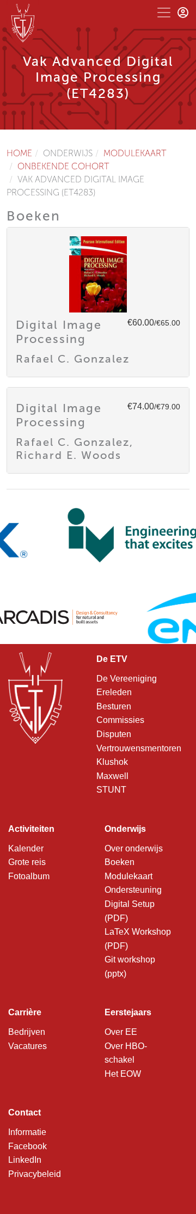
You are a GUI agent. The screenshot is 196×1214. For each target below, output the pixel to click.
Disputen (113, 734)
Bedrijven (26, 1032)
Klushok (112, 762)
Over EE (121, 1032)
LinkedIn (24, 1159)
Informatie (27, 1132)
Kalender (26, 848)
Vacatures (27, 1046)
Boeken (119, 862)
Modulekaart (135, 153)
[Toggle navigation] (164, 12)
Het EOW (123, 1073)
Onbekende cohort (63, 166)
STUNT (111, 789)
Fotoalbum (29, 876)
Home (19, 153)
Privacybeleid (34, 1174)
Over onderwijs (134, 848)
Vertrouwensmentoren (138, 748)
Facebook (27, 1146)
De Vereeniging (126, 678)
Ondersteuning (133, 889)
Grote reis (27, 862)
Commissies (120, 720)
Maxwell (112, 776)
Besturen (113, 706)
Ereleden (114, 692)
